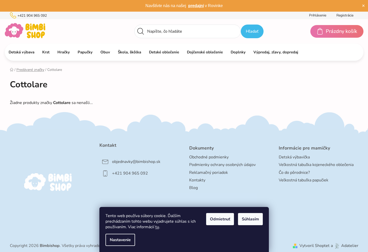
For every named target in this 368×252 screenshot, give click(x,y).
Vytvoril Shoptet (314, 245)
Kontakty (197, 180)
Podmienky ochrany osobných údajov (222, 164)
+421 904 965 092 (32, 15)
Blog (193, 188)
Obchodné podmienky (209, 157)
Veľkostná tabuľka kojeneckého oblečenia (316, 164)
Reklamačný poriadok (208, 172)
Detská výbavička (294, 157)
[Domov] (11, 69)
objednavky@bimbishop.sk (136, 161)
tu (157, 227)
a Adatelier (344, 245)
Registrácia (344, 15)
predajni (196, 6)
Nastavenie (120, 240)
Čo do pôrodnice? (294, 172)
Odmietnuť (220, 219)
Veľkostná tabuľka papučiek (303, 180)
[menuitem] (21, 52)
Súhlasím (250, 219)
